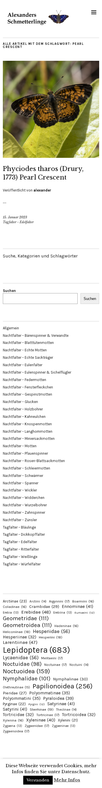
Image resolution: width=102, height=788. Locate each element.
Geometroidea (27, 625)
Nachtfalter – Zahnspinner (24, 512)
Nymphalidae (26, 678)
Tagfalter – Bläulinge (19, 527)
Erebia (11, 612)
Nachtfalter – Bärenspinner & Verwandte (36, 335)
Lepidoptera (36, 650)
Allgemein (11, 328)
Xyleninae (40, 720)
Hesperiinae (19, 637)
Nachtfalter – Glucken (20, 402)
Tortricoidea (78, 714)
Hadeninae (66, 626)
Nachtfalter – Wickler (20, 490)
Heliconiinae (16, 632)
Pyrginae (14, 704)
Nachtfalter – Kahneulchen (24, 416)
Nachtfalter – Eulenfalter (22, 365)
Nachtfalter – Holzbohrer (23, 409)
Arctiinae (15, 601)
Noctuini (79, 665)
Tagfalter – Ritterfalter (21, 549)
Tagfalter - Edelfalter (18, 222)
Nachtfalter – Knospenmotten (27, 424)
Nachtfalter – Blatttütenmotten (28, 342)
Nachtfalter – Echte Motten (25, 350)
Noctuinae (55, 665)
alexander (42, 190)
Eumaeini (85, 612)
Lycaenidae (21, 657)
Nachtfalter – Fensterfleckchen (28, 387)
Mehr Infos (67, 780)
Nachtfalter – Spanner (20, 483)
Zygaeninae (63, 726)
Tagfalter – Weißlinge (20, 557)
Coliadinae (15, 607)
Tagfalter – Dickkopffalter (24, 534)
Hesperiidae (51, 631)
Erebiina (62, 612)
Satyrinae (61, 703)
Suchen (9, 291)
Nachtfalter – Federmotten (24, 380)
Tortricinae (48, 715)
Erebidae (36, 612)
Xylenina (13, 720)
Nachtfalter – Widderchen (23, 497)
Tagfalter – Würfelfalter (22, 564)
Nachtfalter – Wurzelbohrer (25, 505)
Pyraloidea (58, 698)
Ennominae (77, 606)
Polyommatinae (49, 693)
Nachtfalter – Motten (20, 446)
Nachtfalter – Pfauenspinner (25, 453)
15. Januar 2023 (15, 217)
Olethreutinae (16, 687)
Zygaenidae (37, 726)
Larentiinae (20, 642)
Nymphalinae (70, 679)
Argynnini (59, 601)
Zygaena (12, 726)
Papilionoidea (63, 686)
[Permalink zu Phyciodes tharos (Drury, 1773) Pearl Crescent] (51, 156)
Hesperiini (50, 637)
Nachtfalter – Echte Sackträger (28, 357)
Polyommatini (22, 698)
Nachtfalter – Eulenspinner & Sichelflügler (37, 372)
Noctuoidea (26, 671)
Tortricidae (18, 714)
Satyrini (15, 709)
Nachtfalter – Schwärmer (23, 475)
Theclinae (66, 710)
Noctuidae (22, 663)
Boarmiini (83, 601)
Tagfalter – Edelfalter (20, 542)
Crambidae (44, 606)
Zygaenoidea (16, 731)
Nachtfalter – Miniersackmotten (29, 438)
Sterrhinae (42, 709)
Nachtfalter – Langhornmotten (27, 431)
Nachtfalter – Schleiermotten (26, 468)
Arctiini (37, 601)
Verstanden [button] (38, 780)
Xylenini (68, 720)
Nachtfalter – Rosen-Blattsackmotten (34, 461)
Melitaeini (52, 658)
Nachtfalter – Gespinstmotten (27, 394)
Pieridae (15, 693)
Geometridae (26, 618)
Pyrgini (36, 704)
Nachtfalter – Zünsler (20, 520)
